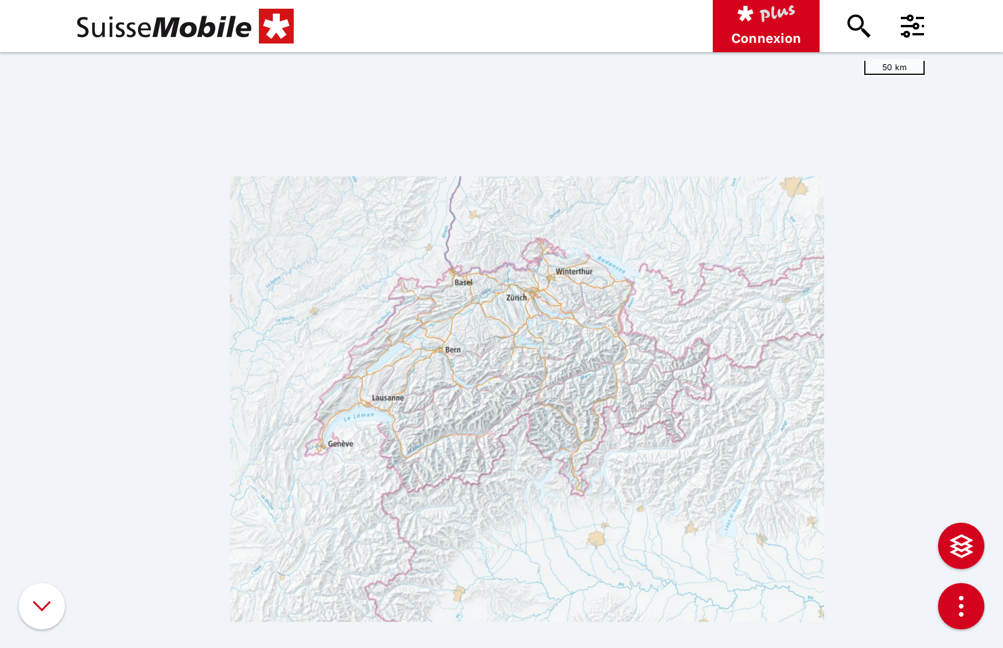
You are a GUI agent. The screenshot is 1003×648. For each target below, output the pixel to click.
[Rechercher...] (859, 26)
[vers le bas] (42, 606)
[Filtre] (912, 26)
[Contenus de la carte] (961, 546)
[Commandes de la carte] (961, 606)
